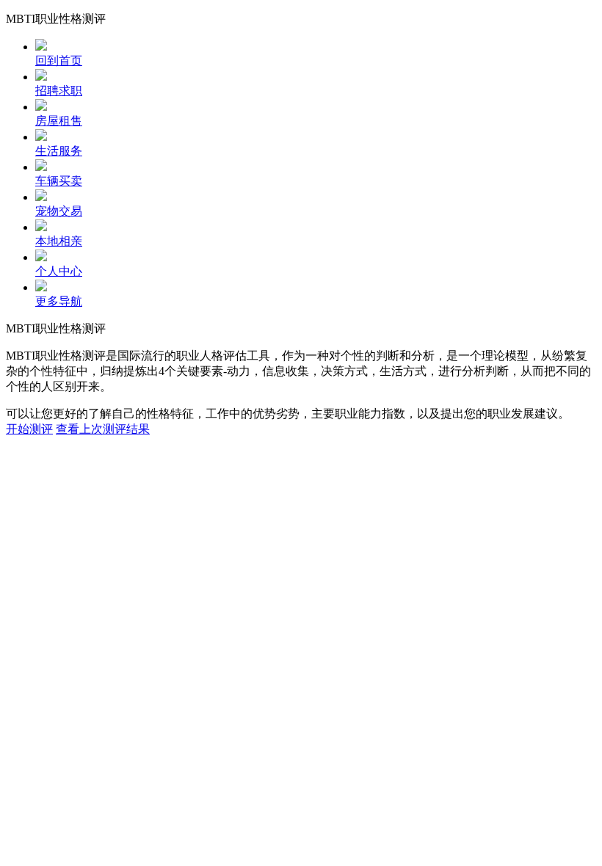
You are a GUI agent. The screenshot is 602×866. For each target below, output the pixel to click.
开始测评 (29, 429)
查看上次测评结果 (103, 429)
